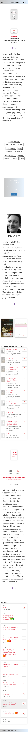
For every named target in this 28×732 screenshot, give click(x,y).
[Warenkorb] (26, 2)
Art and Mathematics (8, 713)
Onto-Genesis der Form (12, 349)
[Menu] (1, 2)
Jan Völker (14, 36)
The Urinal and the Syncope (10, 674)
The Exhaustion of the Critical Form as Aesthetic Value (11, 684)
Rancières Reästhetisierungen (11, 402)
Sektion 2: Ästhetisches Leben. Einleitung (12, 368)
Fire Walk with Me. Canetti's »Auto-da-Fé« (10, 665)
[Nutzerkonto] (23, 2)
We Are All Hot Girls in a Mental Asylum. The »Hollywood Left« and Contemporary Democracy (10, 652)
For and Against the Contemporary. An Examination (8, 617)
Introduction (9, 412)
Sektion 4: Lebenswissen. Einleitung (13, 392)
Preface (8, 434)
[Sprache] (25, 2)
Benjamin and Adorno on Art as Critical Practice (10, 694)
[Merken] (12, 48)
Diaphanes (14, 2)
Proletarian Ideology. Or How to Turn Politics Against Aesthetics (12, 423)
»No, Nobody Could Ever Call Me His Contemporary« (10, 628)
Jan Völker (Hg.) (20, 477)
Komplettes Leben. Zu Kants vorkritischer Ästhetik (12, 380)
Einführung (9, 358)
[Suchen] (2, 2)
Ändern (14, 194)
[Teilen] (15, 48)
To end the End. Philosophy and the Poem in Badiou (10, 704)
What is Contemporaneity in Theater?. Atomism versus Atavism (10, 639)
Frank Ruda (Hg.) (8, 477)
